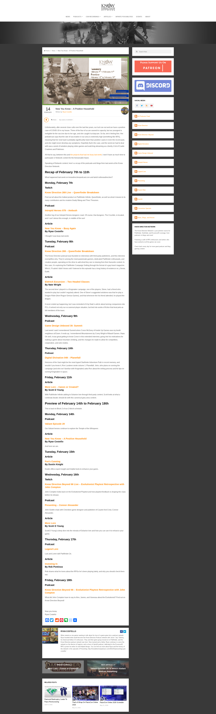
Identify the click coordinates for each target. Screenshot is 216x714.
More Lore (50, 523)
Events (139, 17)
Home (48, 51)
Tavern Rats (142, 190)
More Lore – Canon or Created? (62, 387)
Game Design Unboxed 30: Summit (63, 325)
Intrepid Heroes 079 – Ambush (61, 210)
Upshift (140, 199)
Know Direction (143, 125)
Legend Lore (51, 549)
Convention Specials (144, 208)
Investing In (51, 564)
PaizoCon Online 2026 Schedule (112, 702)
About (147, 17)
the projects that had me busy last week (86, 155)
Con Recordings (92, 17)
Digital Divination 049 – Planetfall (63, 357)
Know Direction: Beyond (145, 135)
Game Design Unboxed (145, 153)
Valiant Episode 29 (55, 424)
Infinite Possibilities (124, 17)
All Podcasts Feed (144, 116)
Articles (107, 17)
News (68, 17)
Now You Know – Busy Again (60, 228)
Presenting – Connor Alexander (61, 505)
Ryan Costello (67, 112)
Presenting (141, 181)
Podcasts (77, 17)
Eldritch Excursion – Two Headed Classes (67, 282)
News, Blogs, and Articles (146, 217)
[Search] (137, 52)
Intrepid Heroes (143, 162)
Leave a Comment (66, 120)
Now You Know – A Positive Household (66, 438)
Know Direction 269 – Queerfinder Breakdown (69, 251)
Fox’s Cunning (52, 461)
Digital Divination (143, 144)
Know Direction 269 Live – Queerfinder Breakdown (72, 192)
